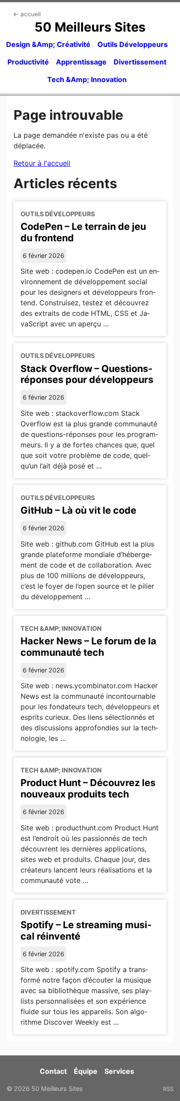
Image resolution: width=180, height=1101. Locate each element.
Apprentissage (81, 61)
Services (119, 1071)
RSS (168, 1088)
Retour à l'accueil (42, 163)
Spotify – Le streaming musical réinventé (86, 930)
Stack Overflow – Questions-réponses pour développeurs (87, 374)
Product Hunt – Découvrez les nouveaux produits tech (88, 788)
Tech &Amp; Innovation (87, 79)
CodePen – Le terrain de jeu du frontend (83, 232)
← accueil (27, 14)
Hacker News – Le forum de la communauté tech (88, 646)
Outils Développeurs (132, 44)
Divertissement (140, 61)
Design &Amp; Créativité (48, 44)
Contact (53, 1071)
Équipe (85, 1071)
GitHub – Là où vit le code (78, 510)
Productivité (28, 61)
